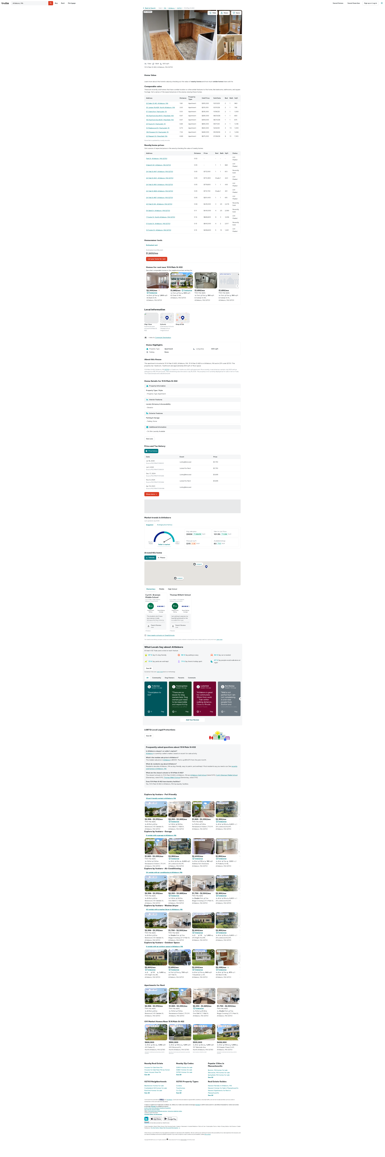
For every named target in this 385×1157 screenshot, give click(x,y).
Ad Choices (233, 1126)
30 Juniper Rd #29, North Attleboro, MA (160, 107)
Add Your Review (192, 720)
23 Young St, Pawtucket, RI (156, 124)
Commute (192, 678)
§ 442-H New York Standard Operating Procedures (157, 1108)
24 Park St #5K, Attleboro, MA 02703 (159, 185)
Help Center (183, 1139)
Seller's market (164, 544)
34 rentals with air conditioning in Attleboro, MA (164, 872)
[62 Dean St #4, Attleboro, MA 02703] (182, 280)
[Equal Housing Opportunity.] (167, 1139)
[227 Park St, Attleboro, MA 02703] (179, 957)
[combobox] (32, 3)
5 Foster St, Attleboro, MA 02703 (158, 224)
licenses (197, 1104)
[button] (50, 3)
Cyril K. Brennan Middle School (226, 775)
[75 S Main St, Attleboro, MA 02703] (203, 809)
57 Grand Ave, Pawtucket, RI (156, 112)
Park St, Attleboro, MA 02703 (156, 158)
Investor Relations (192, 1126)
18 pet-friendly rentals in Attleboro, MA (161, 798)
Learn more (219, 639)
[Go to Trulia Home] (6, 3)
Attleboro (171, 8)
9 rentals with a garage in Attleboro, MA (161, 835)
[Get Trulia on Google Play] (170, 1119)
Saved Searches (354, 3)
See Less (150, 439)
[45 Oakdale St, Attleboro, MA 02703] (156, 809)
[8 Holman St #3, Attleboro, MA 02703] (206, 280)
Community (156, 678)
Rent (63, 3)
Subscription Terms (211, 1126)
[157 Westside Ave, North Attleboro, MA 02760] (204, 1032)
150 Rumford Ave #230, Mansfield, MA (160, 120)
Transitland (169, 1099)
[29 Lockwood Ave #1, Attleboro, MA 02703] (227, 809)
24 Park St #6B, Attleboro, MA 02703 (159, 191)
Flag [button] (162, 711)
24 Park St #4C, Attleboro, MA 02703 (159, 178)
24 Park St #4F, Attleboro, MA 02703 (159, 171)
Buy (56, 3)
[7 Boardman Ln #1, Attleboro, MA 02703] (203, 957)
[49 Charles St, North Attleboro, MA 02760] (156, 1032)
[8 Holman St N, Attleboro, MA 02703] (230, 280)
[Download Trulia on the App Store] (156, 1119)
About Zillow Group (159, 1126)
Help (219, 1126)
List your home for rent (157, 259)
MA (165, 8)
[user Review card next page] (240, 698)
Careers (178, 1126)
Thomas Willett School (172, 777)
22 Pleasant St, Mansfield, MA (156, 136)
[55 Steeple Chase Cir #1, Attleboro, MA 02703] (228, 1032)
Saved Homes (338, 3)
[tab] (151, 451)
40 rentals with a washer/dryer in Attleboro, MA (164, 909)
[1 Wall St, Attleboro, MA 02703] (179, 809)
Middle (161, 589)
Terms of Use (202, 1126)
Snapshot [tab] (149, 525)
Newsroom (184, 1126)
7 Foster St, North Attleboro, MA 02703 (160, 217)
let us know (208, 1134)
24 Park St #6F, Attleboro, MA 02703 (159, 198)
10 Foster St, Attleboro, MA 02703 (158, 230)
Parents (181, 678)
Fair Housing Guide (170, 1126)
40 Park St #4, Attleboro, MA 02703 (159, 204)
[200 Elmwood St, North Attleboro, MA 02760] (180, 1032)
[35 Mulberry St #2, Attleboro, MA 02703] (227, 846)
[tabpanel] (192, 276)
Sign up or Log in (370, 3)
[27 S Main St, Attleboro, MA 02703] (203, 883)
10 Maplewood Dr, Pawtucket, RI (157, 128)
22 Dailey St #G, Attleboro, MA (157, 103)
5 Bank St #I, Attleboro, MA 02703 (158, 165)
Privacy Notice (225, 1126)
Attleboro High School (198, 775)
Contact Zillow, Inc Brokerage (153, 1114)
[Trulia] (146, 1119)
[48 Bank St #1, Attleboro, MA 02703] (157, 280)
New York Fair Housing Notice (152, 1109)
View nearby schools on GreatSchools (161, 635)
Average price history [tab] (164, 525)
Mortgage (71, 3)
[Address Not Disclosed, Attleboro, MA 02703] (203, 846)
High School (172, 589)
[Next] (237, 286)
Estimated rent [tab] (152, 245)
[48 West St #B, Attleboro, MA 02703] (227, 957)
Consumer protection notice (175, 1111)
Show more (150, 494)
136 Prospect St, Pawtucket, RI (157, 132)
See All (149, 668)
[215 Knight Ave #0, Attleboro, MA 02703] (203, 920)
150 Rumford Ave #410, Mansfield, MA (160, 116)
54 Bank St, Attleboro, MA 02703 (158, 211)
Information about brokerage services (157, 1111)
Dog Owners (169, 678)
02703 (179, 8)
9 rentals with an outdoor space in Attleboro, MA (164, 946)
